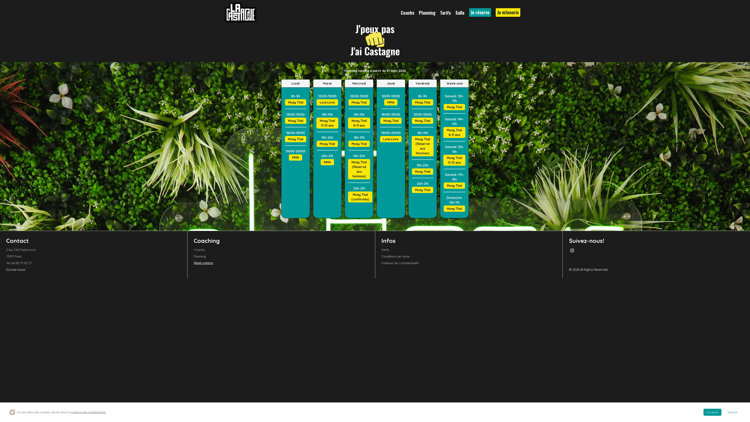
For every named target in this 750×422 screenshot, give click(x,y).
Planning (427, 12)
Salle (459, 12)
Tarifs (445, 12)
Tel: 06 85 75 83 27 (19, 263)
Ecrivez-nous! (15, 270)
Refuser (733, 412)
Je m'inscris (508, 12)
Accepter (712, 412)
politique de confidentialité (88, 412)
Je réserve (480, 12)
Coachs (407, 12)
